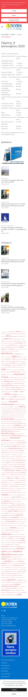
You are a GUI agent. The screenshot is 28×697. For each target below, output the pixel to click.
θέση (16, 521)
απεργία (4, 494)
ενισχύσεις (22, 513)
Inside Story (7, 349)
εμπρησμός (10, 513)
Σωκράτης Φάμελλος (21, 468)
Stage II (23, 363)
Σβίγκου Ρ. (15, 464)
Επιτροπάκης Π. (3, 401)
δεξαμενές (14, 505)
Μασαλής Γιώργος (24, 429)
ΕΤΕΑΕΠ (20, 396)
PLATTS (8, 359)
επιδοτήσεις (19, 515)
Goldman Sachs (23, 345)
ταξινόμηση (18, 573)
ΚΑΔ (8, 412)
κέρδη (2, 525)
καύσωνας (18, 527)
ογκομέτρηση (20, 542)
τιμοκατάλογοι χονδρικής (17, 575)
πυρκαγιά (7, 567)
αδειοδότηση (4, 488)
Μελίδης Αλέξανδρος (6, 435)
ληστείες (16, 534)
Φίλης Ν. (20, 478)
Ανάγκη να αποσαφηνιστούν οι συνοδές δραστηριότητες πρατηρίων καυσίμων (13, 205)
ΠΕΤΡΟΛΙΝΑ (9, 446)
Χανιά (19, 480)
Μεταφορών (11, 440)
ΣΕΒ (1, 462)
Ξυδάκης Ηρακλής (22, 442)
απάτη (17, 492)
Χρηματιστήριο (23, 482)
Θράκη (9, 410)
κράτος (23, 530)
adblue (15, 331)
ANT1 (5, 333)
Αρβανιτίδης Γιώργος (9, 374)
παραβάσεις (13, 544)
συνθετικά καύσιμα (8, 571)
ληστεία (13, 534)
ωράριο (19, 594)
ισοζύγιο (5, 523)
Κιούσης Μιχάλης (18, 419)
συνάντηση (10, 569)
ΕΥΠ (25, 396)
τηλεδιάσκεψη (7, 575)
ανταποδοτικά (9, 492)
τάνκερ (24, 571)
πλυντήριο (19, 559)
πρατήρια (8, 561)
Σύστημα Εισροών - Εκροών (12, 470)
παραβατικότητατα (12, 546)
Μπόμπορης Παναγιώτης (4, 442)
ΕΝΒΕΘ (15, 394)
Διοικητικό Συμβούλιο (16, 389)
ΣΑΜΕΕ (21, 460)
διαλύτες (10, 507)
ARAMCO (9, 333)
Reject (14, 15)
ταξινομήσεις (14, 573)
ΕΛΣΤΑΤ (11, 394)
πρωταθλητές (11, 565)
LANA (17, 349)
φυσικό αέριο (5, 590)
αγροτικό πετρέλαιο (14, 486)
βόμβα (14, 503)
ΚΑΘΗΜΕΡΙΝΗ (12, 412)
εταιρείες (24, 517)
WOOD (8, 367)
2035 (12, 331)
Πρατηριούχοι (17, 458)
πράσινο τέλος (23, 559)
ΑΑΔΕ (3, 369)
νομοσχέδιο (12, 542)
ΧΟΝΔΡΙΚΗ (11, 480)
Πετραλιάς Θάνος (20, 454)
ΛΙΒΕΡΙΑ (24, 423)
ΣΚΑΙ (13, 462)
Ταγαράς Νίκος (3, 472)
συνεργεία (2, 571)
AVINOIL (15, 333)
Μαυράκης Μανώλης (16, 431)
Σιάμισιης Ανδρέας (21, 464)
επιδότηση (4, 517)
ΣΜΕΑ (15, 462)
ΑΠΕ (8, 369)
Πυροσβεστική (8, 460)
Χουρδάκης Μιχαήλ (17, 482)
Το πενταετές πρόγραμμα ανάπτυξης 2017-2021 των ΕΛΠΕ (12, 181)
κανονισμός (12, 525)
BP (7, 336)
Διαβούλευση (8, 389)
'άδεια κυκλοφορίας (4, 331)
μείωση (4, 538)
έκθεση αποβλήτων (13, 484)
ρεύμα (10, 567)
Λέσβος (7, 425)
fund (19, 345)
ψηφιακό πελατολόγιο (11, 594)
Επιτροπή (7, 401)
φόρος (20, 590)
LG (19, 349)
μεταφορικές (17, 538)
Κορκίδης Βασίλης (14, 421)
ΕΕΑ (14, 391)
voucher (2, 367)
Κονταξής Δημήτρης (8, 421)
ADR (17, 332)
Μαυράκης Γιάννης (6, 431)
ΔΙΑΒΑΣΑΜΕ (4, 178)
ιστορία (12, 523)
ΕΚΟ (16, 391)
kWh (16, 349)
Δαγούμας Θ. (3, 389)
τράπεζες (16, 577)
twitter (17, 365)
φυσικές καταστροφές (19, 588)
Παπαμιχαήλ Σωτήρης (15, 452)
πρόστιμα (17, 565)
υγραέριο (3, 580)
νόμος (16, 542)
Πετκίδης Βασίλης (14, 454)
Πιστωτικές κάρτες (12, 456)
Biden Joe (23, 333)
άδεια (9, 484)
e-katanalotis (9, 341)
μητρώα (22, 538)
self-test (10, 363)
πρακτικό (2, 561)
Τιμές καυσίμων (6, 674)
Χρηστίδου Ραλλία (4, 484)
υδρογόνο (11, 579)
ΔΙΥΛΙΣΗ (19, 387)
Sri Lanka (20, 363)
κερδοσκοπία (22, 527)
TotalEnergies (7, 365)
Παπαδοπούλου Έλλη (6, 450)
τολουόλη (13, 577)
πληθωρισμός (9, 559)
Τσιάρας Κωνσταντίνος (6, 476)
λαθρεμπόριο (6, 534)
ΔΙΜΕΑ (16, 387)
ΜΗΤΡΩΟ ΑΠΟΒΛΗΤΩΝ (4, 427)
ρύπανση (15, 567)
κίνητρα (5, 525)
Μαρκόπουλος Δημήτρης (16, 429)
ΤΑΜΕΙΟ (22, 470)
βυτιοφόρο (10, 503)
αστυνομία (22, 497)
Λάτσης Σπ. (3, 425)
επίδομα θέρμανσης (5, 515)
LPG (24, 349)
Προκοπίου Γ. (21, 458)
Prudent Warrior (17, 359)
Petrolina (4, 359)
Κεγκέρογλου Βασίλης (18, 416)
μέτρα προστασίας (23, 536)
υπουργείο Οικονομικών (8, 584)
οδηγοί (25, 542)
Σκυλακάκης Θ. (10, 466)
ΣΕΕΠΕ (8, 462)
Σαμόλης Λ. (6, 464)
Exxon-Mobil (19, 343)
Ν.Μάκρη (10, 442)
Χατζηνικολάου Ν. (11, 482)
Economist (20, 341)
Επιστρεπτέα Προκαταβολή (19, 399)
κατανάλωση (24, 525)
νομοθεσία (8, 542)
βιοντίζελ (17, 501)
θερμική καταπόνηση (21, 521)
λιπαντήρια (23, 534)
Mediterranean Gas (4, 351)
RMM (10, 361)
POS (14, 359)
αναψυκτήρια (20, 490)
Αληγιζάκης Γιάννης (15, 372)
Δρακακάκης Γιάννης (4, 391)
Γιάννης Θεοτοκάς (16, 385)
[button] (2, 26)
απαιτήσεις (20, 492)
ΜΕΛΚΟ (22, 425)
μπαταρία (10, 540)
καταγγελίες (20, 525)
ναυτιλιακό (18, 540)
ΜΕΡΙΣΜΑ (25, 425)
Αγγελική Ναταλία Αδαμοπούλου (16, 369)
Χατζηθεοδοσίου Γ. (4, 482)
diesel (6, 341)
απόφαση (6, 497)
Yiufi (16, 367)
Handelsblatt (17, 347)
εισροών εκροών (13, 511)
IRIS (14, 349)
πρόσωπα (22, 565)
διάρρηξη (2, 507)
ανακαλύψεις (7, 490)
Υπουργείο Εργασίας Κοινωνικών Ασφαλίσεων (18, 476)
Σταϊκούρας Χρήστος (5, 468)
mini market (8, 351)
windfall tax (5, 367)
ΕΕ (12, 391)
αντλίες (14, 492)
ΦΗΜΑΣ (14, 478)
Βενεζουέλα (12, 379)
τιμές (11, 575)
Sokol (18, 363)
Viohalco (24, 365)
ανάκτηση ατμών (23, 488)
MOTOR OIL (7, 353)
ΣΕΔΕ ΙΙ (5, 462)
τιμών (10, 577)
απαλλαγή (24, 492)
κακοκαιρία (8, 525)
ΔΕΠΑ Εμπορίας (3, 387)
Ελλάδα (7, 399)
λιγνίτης (19, 534)
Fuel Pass (12, 345)
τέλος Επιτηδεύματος (7, 573)
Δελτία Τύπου (5, 668)
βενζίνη (6, 501)
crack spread (13, 339)
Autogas (12, 333)
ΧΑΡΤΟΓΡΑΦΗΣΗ (6, 480)
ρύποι (18, 567)
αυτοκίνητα (12, 499)
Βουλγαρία (10, 381)
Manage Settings (14, 20)
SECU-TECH (6, 363)
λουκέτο (7, 536)
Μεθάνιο (23, 433)
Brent (11, 336)
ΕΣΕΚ (12, 396)
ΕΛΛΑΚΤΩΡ (2, 394)
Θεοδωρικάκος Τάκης (18, 408)
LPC (22, 349)
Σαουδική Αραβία (11, 464)
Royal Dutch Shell (15, 361)
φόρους (6, 592)
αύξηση (22, 499)
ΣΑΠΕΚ (24, 460)
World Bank (11, 367)
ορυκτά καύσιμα (3, 544)
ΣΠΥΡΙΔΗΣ (18, 462)
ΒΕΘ (17, 377)
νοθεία (23, 540)
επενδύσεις (12, 515)
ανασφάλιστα (11, 490)
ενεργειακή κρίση (17, 513)
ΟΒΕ (2, 444)
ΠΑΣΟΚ (4, 446)
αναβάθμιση (3, 490)
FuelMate (8, 345)
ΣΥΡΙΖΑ (22, 462)
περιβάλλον (14, 548)
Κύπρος (12, 423)
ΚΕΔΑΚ (23, 412)
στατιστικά (2, 569)
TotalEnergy (13, 365)
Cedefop (14, 336)
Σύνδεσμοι (4, 663)
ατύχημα (2, 499)
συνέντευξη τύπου (18, 569)
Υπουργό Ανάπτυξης (4, 478)
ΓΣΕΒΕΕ (8, 383)
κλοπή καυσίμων (16, 530)
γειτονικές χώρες (17, 503)
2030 (10, 331)
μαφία (2, 538)
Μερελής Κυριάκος (7, 438)
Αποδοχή (14, 689)
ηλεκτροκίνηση (10, 521)
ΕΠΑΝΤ (18, 394)
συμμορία (6, 569)
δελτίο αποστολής (9, 505)
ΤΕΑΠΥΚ (25, 470)
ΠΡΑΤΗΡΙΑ (18, 446)
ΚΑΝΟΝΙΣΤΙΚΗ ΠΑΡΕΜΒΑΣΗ (18, 412)
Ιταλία (6, 413)
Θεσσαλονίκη (5, 410)
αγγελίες (5, 486)
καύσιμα (13, 527)
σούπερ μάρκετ (21, 567)
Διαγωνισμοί (5, 679)
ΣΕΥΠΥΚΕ (11, 462)
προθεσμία (3, 565)
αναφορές (15, 490)
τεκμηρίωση (22, 573)
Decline (14, 694)
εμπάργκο (6, 513)
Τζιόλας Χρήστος (7, 474)
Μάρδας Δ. (15, 427)
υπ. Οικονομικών (3, 582)
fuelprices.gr (17, 345)
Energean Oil (5, 343)
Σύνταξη (2, 470)
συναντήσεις (23, 569)
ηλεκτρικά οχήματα (16, 519)
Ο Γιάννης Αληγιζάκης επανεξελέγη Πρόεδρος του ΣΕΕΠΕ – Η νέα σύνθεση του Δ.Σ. (14, 229)
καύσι (9, 527)
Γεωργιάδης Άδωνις (7, 385)
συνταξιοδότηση (15, 571)
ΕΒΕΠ (11, 391)
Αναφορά (3, 374)
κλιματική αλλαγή (9, 530)
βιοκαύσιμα (13, 501)
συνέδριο (13, 569)
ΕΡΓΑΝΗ (7, 396)
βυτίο (20, 501)
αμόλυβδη (18, 488)
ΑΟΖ (6, 369)
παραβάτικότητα (17, 544)
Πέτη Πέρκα (6, 448)
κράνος (20, 530)
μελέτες (11, 538)
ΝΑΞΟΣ (13, 442)
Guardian (13, 347)
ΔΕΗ (24, 385)
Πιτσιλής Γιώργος (19, 456)
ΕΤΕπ (23, 396)
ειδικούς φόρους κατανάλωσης (19, 509)
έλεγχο (20, 484)
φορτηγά (9, 588)
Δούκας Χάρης (24, 389)
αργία (8, 497)
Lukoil (26, 349)
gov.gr (2, 347)
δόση (7, 509)
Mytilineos (21, 353)
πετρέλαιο (10, 551)
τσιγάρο (23, 577)
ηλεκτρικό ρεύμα (3, 521)
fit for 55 (5, 345)
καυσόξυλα (6, 527)
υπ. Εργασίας (25, 580)
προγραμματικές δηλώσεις (15, 563)
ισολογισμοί (9, 523)
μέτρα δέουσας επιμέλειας (14, 536)
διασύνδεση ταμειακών (17, 507)
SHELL (13, 363)
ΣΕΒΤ (3, 462)
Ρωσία (17, 460)
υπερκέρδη (8, 582)
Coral (23, 336)
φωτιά (10, 590)
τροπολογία (20, 577)
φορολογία (20, 586)
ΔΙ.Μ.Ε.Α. (10, 387)
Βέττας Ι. (19, 377)
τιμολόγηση (3, 577)
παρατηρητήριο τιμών (6, 548)
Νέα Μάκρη (15, 442)
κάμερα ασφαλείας (22, 523)
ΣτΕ (13, 466)
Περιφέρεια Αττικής (9, 454)
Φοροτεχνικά (5, 676)
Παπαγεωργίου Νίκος (15, 448)
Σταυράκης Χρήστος (19, 466)
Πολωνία (5, 458)
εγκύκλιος (12, 509)
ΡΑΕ (11, 460)
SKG (16, 363)
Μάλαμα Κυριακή (10, 427)
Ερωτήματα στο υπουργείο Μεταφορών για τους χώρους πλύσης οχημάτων (13, 284)
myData (17, 354)
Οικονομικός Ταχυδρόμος (12, 444)
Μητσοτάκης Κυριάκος (21, 440)
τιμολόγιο (7, 577)
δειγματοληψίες (3, 505)
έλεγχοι (22, 484)
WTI (14, 367)
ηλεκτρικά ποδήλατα (23, 519)
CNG (21, 336)
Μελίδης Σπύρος (16, 435)
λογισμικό (3, 536)
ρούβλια (12, 567)
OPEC (14, 356)
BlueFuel (2, 336)
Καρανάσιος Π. (4, 416)
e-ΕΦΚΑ (14, 341)
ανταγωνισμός (3, 492)
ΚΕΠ (25, 412)
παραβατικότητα (5, 546)
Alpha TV (21, 331)
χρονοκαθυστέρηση (14, 592)
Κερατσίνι (22, 416)
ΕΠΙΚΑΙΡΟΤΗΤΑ (11, 226)
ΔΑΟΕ (23, 385)
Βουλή (6, 381)
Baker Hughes (19, 333)
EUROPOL (11, 343)
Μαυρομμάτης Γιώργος (18, 433)
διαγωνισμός (6, 507)
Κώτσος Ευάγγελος (18, 423)
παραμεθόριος (18, 546)
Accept (14, 11)
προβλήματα (9, 563)
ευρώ (2, 519)
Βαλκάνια (22, 377)
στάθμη (25, 567)
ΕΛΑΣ (19, 391)
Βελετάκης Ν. (7, 379)
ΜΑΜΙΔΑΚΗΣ (17, 425)
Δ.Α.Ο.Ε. (20, 385)
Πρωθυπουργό (3, 460)
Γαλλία (11, 383)
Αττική (9, 377)
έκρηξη (17, 484)
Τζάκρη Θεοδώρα (17, 472)
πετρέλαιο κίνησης (17, 554)
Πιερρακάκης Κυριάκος (5, 456)
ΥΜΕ (11, 476)
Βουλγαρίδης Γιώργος (17, 381)
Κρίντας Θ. (21, 421)
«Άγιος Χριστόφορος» (20, 367)
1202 (8, 331)
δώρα (9, 509)
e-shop (12, 341)
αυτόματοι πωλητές (18, 499)
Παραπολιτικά (3, 454)
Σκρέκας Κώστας (4, 466)
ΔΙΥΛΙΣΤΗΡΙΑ (22, 387)
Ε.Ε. (9, 391)
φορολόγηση (5, 588)
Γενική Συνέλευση (16, 383)
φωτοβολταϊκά (14, 590)
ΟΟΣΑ (5, 444)
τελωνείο (3, 575)
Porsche (11, 359)
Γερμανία (22, 383)
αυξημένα (8, 499)
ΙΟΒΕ (20, 410)
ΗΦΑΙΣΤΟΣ (22, 407)
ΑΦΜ (10, 369)
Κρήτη (18, 421)
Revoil (8, 361)
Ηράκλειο (8, 408)
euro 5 (8, 343)
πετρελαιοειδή (5, 557)
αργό (10, 497)
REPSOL (5, 361)
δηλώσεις (24, 505)
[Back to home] (14, 26)
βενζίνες (2, 501)
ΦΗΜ (11, 478)
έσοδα (2, 486)
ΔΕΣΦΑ (7, 387)
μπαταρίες (14, 540)
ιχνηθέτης (17, 523)
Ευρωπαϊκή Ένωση (17, 404)
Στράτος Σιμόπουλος (13, 468)
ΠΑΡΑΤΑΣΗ (23, 444)
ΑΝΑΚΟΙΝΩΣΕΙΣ (5, 202)
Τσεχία (2, 476)
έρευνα (26, 484)
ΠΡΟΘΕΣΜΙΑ (22, 446)
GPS (4, 347)
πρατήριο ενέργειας (15, 561)
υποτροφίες (13, 582)
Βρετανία (21, 381)
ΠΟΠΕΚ (14, 446)
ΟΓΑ (3, 444)
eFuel (24, 341)
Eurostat (14, 343)
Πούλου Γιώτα (9, 458)
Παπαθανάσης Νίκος (8, 452)
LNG (21, 349)
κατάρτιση (15, 525)
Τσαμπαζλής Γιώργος (24, 474)
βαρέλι (25, 499)
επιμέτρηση (20, 517)
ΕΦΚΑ (5, 399)
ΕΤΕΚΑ (22, 396)
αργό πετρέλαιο (16, 497)
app (7, 333)
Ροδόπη (14, 460)
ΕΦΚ (2, 399)
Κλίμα (22, 419)
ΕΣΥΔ (17, 396)
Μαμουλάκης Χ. (9, 429)
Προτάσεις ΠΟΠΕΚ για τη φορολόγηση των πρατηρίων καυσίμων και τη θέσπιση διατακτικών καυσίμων (13, 309)
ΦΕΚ (8, 478)
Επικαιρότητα (5, 665)
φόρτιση (9, 592)
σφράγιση (20, 571)
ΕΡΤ (9, 396)
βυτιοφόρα (4, 503)
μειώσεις (7, 538)
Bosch (5, 336)
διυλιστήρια (3, 509)
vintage (22, 365)
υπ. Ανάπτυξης (19, 580)
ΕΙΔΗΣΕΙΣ (3, 226)
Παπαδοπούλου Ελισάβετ (14, 450)
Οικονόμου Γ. (18, 444)
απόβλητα (19, 494)
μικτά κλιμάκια (6, 540)
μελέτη (14, 538)
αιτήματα (15, 488)
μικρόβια (2, 540)
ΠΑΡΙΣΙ (2, 446)
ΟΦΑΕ (7, 444)
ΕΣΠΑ (15, 397)
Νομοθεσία (4, 671)
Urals (19, 365)
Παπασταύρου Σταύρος (21, 452)
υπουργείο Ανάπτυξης (19, 582)
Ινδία (2, 412)
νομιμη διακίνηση (3, 542)
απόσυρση (2, 497)
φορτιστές (13, 588)
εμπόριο (13, 513)
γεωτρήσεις (22, 503)
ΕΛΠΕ (7, 394)
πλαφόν (4, 559)
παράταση (8, 544)
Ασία (13, 374)
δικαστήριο (23, 507)
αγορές (9, 486)
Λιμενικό (13, 425)
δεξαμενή (19, 505)
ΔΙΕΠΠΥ (13, 387)
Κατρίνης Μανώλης (11, 416)
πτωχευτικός (3, 567)
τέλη (2, 573)
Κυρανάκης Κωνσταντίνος (5, 423)
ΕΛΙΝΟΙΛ (22, 391)
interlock (11, 349)
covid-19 (6, 338)
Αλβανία (22, 369)
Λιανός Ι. (9, 425)
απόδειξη (23, 494)
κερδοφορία (3, 530)
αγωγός (23, 486)
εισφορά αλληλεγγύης (22, 511)
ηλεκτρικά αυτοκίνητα (8, 519)
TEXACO (2, 365)
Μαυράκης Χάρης (7, 433)
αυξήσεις (5, 499)
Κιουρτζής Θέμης (7, 419)
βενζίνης (10, 501)
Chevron (18, 336)
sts (25, 363)
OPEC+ (19, 357)
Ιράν (4, 412)
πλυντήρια (14, 559)
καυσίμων (2, 527)
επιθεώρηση (9, 517)
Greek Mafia (7, 347)
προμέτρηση (7, 565)
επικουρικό (15, 517)
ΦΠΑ (16, 478)
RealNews (21, 359)
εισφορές (2, 513)
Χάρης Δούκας (15, 480)
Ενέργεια (11, 399)
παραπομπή (23, 546)
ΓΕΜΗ (5, 383)
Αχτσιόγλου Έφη (14, 377)
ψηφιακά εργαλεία (20, 592)
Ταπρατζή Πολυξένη (9, 472)
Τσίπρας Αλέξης (17, 474)
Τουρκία (12, 474)
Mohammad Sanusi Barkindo (15, 351)
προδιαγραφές (22, 563)
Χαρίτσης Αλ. (22, 480)
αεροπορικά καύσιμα (10, 488)
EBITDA (17, 341)
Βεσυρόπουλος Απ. (18, 379)
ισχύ (15, 523)
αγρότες (20, 486)
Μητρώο (15, 440)
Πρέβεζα (13, 458)
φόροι (18, 590)
